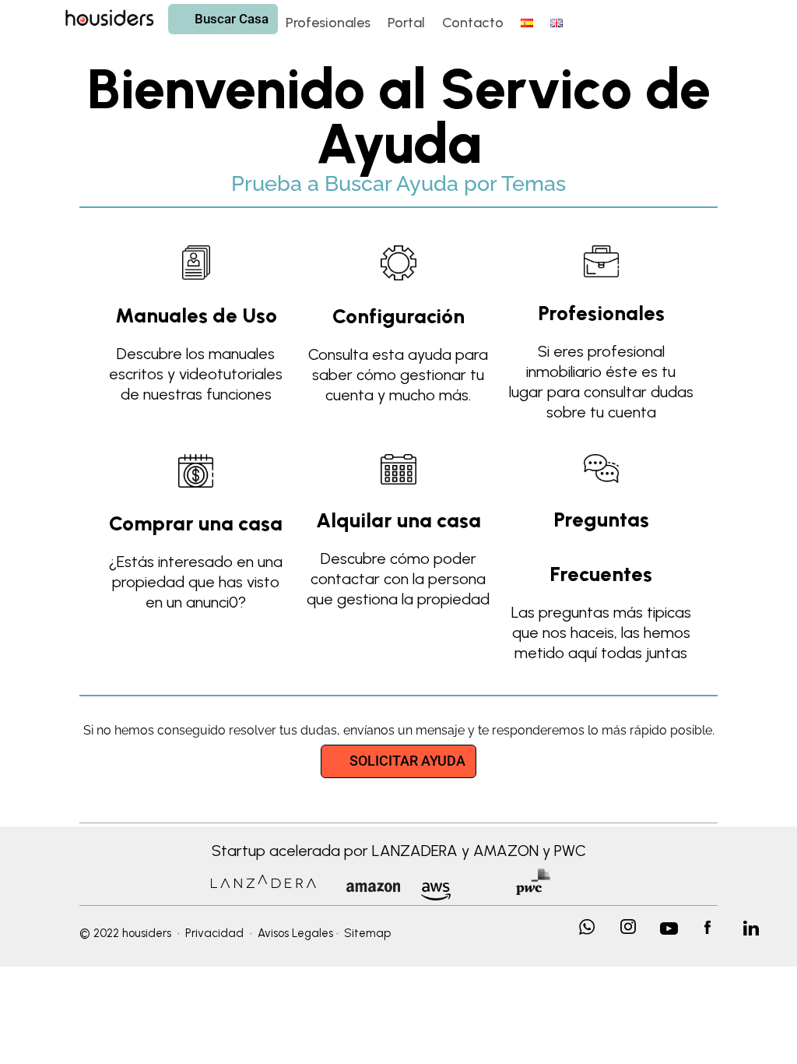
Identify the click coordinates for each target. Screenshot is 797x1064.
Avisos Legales (295, 933)
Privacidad (214, 933)
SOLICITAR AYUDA (407, 760)
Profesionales (328, 24)
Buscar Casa (227, 18)
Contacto (473, 24)
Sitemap (367, 933)
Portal (406, 24)
